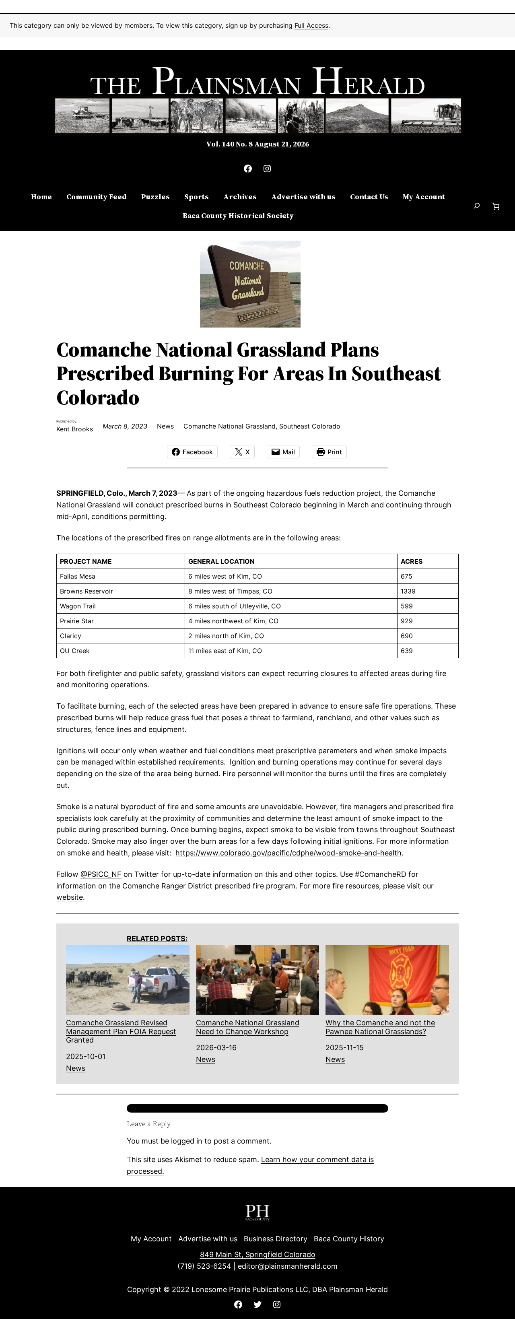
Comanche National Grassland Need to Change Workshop (247, 1027)
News (165, 426)
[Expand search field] (476, 206)
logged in (186, 1141)
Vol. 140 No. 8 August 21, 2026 (257, 144)
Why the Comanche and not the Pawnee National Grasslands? (380, 1027)
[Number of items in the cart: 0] (496, 206)
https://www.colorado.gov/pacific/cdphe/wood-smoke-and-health (288, 853)
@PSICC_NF (101, 874)
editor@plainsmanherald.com (288, 1266)
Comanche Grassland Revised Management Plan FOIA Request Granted (121, 1031)
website (69, 897)
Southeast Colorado (309, 426)
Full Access (311, 25)
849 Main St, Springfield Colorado (257, 1254)
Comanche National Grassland (229, 426)
